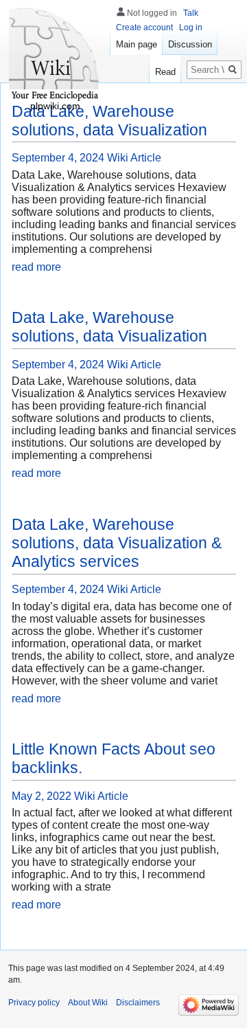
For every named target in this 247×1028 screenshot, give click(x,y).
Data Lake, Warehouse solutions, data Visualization (109, 327)
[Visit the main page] (55, 55)
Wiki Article (134, 158)
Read (165, 72)
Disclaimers (138, 1002)
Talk (190, 13)
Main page (136, 44)
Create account (144, 27)
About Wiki (88, 1002)
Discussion (190, 44)
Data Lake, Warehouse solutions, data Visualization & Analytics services (117, 542)
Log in (190, 27)
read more (36, 267)
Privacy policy (34, 1002)
